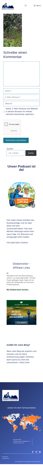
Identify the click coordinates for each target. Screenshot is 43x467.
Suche (31, 153)
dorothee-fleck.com (18, 443)
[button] (25, 5)
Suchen (10, 149)
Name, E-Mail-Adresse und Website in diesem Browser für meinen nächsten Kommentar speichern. (22, 111)
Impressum (5, 456)
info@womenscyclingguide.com (21, 441)
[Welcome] (8, 5)
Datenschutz (5, 458)
